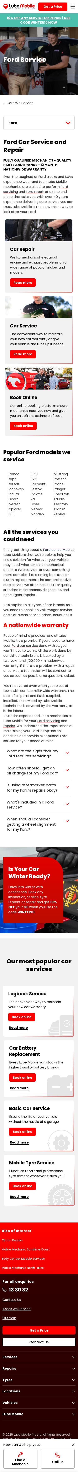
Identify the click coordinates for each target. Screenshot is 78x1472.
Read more (23, 282)
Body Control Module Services (23, 1259)
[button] (39, 754)
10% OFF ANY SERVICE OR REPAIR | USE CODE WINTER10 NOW (38, 20)
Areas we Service (16, 1308)
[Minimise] (73, 1445)
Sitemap (9, 1318)
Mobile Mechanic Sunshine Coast (26, 1249)
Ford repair (35, 191)
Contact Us (11, 1299)
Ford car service (56, 549)
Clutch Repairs (12, 1240)
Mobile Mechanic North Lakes (23, 1268)
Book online (23, 425)
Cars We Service (20, 103)
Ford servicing (48, 720)
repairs (9, 725)
